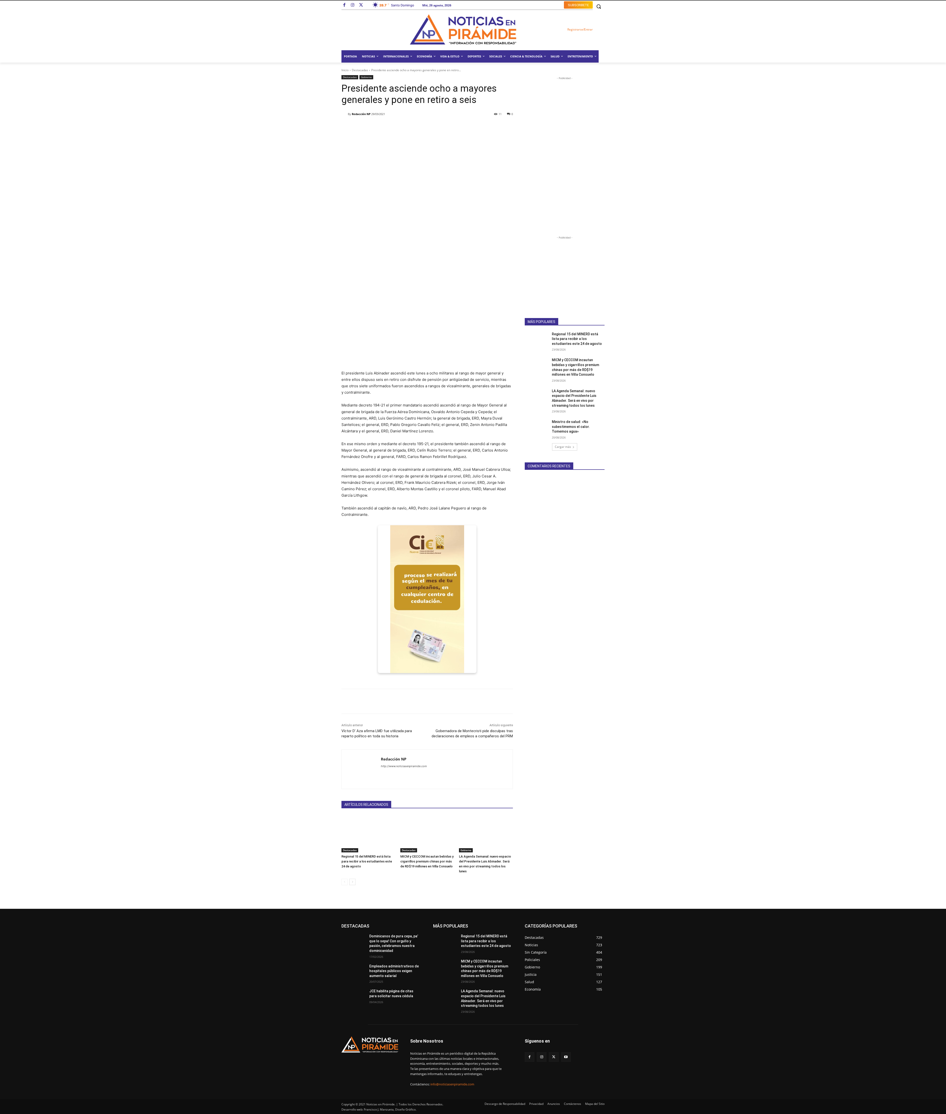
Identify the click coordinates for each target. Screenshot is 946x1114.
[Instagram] (353, 5)
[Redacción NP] (344, 114)
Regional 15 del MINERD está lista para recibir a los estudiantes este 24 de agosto (366, 861)
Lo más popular (390, 926)
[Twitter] (361, 5)
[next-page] (352, 882)
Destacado (365, 926)
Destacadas (360, 70)
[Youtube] (566, 1057)
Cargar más (563, 447)
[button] (599, 6)
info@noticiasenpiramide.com (452, 1084)
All (349, 926)
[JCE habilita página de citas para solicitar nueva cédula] (353, 997)
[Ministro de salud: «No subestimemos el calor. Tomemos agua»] (537, 428)
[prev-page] (344, 882)
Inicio (345, 70)
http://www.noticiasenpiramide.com (404, 766)
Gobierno (366, 77)
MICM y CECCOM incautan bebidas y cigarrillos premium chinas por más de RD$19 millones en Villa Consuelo (427, 861)
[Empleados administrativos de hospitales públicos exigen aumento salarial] (353, 972)
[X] (553, 1057)
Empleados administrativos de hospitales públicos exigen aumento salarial (394, 971)
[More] (486, 127)
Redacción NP (361, 114)
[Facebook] (344, 5)
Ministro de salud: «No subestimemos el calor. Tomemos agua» (571, 426)
